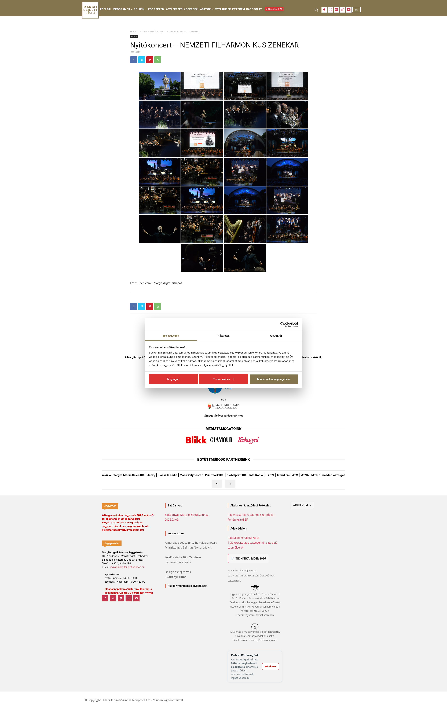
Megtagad (173, 379)
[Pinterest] (149, 59)
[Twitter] (141, 59)
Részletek (270, 666)
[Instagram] (330, 10)
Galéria (143, 31)
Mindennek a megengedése (273, 379)
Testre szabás (221, 379)
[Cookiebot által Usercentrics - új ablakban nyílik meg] (283, 324)
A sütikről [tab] (276, 335)
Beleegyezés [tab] (171, 335)
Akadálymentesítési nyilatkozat (187, 585)
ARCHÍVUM (302, 505)
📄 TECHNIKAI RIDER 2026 (248, 558)
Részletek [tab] (224, 335)
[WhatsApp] (157, 59)
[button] (316, 10)
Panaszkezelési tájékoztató (242, 570)
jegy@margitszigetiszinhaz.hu (127, 566)
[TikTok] (342, 10)
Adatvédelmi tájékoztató (243, 538)
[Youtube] (348, 10)
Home (133, 31)
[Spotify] (336, 10)
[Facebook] (324, 10)
